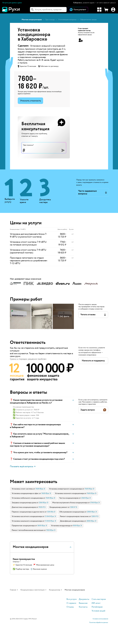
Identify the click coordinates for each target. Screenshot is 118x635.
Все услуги (71, 599)
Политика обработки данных (98, 623)
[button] (94, 3)
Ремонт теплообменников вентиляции (27, 530)
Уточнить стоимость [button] (30, 100)
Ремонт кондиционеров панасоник (74, 516)
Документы (84, 599)
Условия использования (100, 619)
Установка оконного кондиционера (69, 493)
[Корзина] (106, 9)
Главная (13, 590)
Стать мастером (99, 599)
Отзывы (70, 607)
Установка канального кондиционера (27, 521)
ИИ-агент (96, 603)
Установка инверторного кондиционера (65, 489)
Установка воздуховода (60, 525)
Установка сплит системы (22, 489)
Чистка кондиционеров (68, 498)
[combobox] (48, 9)
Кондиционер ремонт (58, 507)
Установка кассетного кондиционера (27, 516)
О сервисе (71, 603)
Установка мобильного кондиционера (27, 498)
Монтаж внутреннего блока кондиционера (69, 502)
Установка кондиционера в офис (25, 493)
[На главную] (15, 9)
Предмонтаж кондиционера (23, 525)
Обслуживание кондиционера (71, 512)
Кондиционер (54, 590)
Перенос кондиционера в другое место (28, 512)
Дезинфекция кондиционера (72, 521)
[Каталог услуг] (99, 9)
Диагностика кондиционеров (24, 507)
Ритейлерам (97, 607)
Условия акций (98, 611)
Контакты (83, 607)
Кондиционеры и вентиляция (33, 590)
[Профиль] (113, 9)
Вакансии (83, 603)
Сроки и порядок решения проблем (28, 359)
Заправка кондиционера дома (24, 502)
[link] (28, 489)
